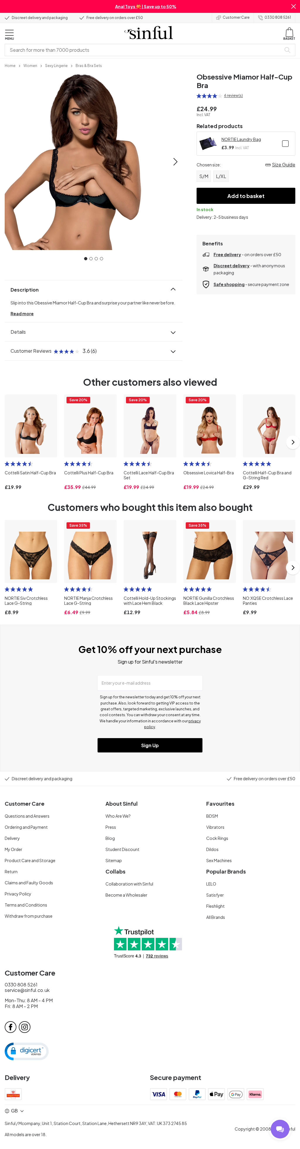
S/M (203, 176)
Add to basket (246, 195)
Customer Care (236, 17)
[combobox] (144, 50)
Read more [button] (22, 313)
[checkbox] (285, 143)
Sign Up (150, 745)
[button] (293, 6)
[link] (10, 65)
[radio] (199, 96)
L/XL (221, 176)
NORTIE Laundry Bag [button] (241, 139)
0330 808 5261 (278, 17)
